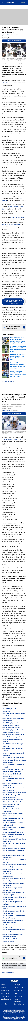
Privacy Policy (18, 993)
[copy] (11, 38)
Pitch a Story (5, 993)
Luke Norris (6, 410)
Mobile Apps (5, 990)
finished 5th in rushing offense (11, 224)
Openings (17, 985)
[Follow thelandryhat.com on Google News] (24, 327)
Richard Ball (6, 35)
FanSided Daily (18, 990)
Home (3, 381)
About (3, 985)
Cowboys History (10, 972)
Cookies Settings (19, 1004)
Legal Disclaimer (6, 999)
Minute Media (10, 1008)
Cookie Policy (18, 996)
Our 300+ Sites (18, 987)
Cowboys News (10, 381)
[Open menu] (2, 2)
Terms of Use (5, 996)
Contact (3, 987)
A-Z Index (4, 1004)
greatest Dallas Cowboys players (14, 439)
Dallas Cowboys (6, 83)
